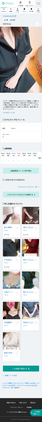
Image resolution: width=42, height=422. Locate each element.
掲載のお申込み (11, 403)
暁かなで (28, 292)
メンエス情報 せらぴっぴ (10, 383)
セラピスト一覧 (7, 387)
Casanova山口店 (31, 385)
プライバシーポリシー (16, 407)
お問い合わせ (23, 403)
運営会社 (32, 403)
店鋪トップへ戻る (11, 375)
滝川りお (28, 227)
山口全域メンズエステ (16, 385)
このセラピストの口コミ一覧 (27, 187)
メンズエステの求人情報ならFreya (17, 412)
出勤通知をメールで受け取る (21, 171)
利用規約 (29, 407)
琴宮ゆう (28, 322)
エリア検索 (25, 383)
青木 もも (28, 259)
